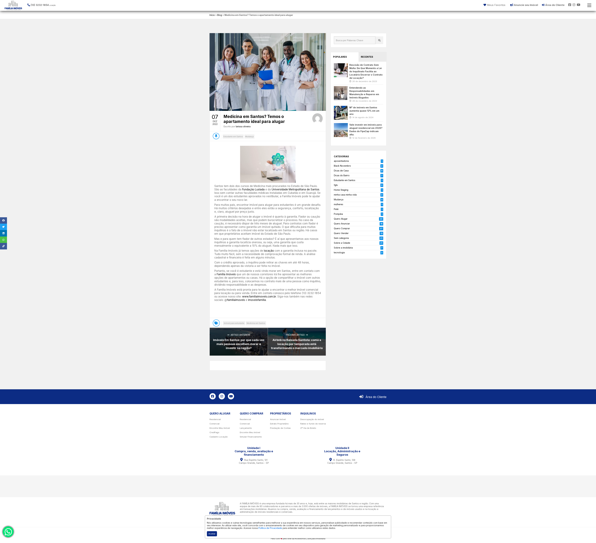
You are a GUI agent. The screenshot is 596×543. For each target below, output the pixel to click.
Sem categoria (341, 238)
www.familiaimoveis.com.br (259, 296)
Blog (219, 15)
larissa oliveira (243, 126)
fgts (336, 185)
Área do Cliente (376, 397)
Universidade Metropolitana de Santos (295, 189)
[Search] (379, 40)
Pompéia (338, 214)
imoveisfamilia (257, 299)
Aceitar (211, 533)
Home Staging (341, 190)
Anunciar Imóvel (278, 419)
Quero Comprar (342, 228)
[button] (46, 5)
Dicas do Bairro (342, 175)
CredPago (214, 432)
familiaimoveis (236, 299)
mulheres (338, 204)
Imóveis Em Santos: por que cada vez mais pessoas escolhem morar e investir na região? (238, 344)
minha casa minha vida (345, 194)
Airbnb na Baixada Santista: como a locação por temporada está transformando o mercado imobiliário (297, 344)
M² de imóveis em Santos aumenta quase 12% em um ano (364, 110)
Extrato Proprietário (279, 423)
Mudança (249, 136)
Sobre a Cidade (342, 243)
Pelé (336, 209)
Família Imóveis (226, 274)
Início (212, 15)
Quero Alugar (341, 218)
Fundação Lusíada (253, 189)
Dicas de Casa (341, 170)
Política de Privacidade (270, 528)
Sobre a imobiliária (343, 247)
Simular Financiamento (251, 436)
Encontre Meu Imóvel (220, 428)
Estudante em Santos (233, 136)
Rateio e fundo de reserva (313, 423)
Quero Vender (341, 233)
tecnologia (339, 252)
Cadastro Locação (219, 436)
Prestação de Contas (280, 428)
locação (269, 250)
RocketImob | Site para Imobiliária (310, 538)
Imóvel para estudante (234, 323)
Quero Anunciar (342, 223)
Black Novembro (342, 165)
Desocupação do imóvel (312, 419)
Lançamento (246, 428)
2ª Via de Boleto (308, 428)
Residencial (215, 419)
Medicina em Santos (256, 323)
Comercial (214, 423)
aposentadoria (341, 161)
